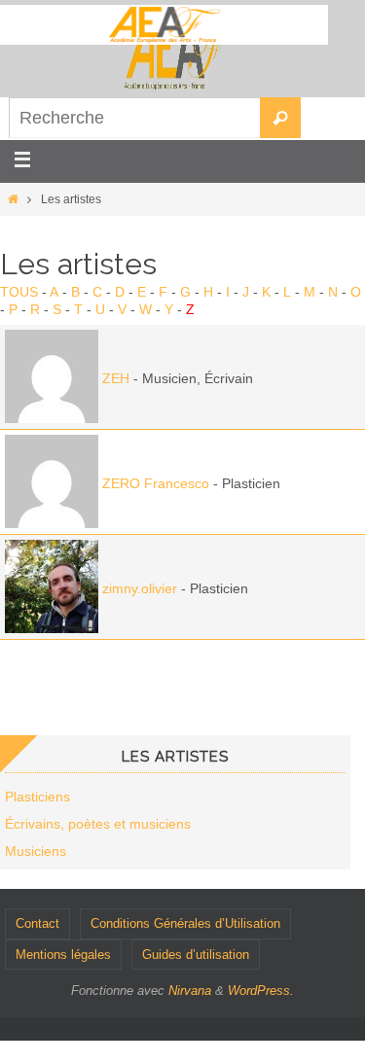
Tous (19, 292)
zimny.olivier (139, 588)
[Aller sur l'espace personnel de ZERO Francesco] (51, 523)
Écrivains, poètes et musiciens (98, 824)
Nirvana (189, 990)
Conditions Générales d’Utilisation (185, 923)
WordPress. (261, 990)
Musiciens (35, 851)
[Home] (13, 199)
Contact (37, 923)
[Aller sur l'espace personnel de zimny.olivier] (51, 628)
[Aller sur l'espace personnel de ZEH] (51, 418)
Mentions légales (63, 954)
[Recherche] (280, 117)
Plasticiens (37, 796)
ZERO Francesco (155, 483)
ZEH (115, 378)
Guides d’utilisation (195, 954)
